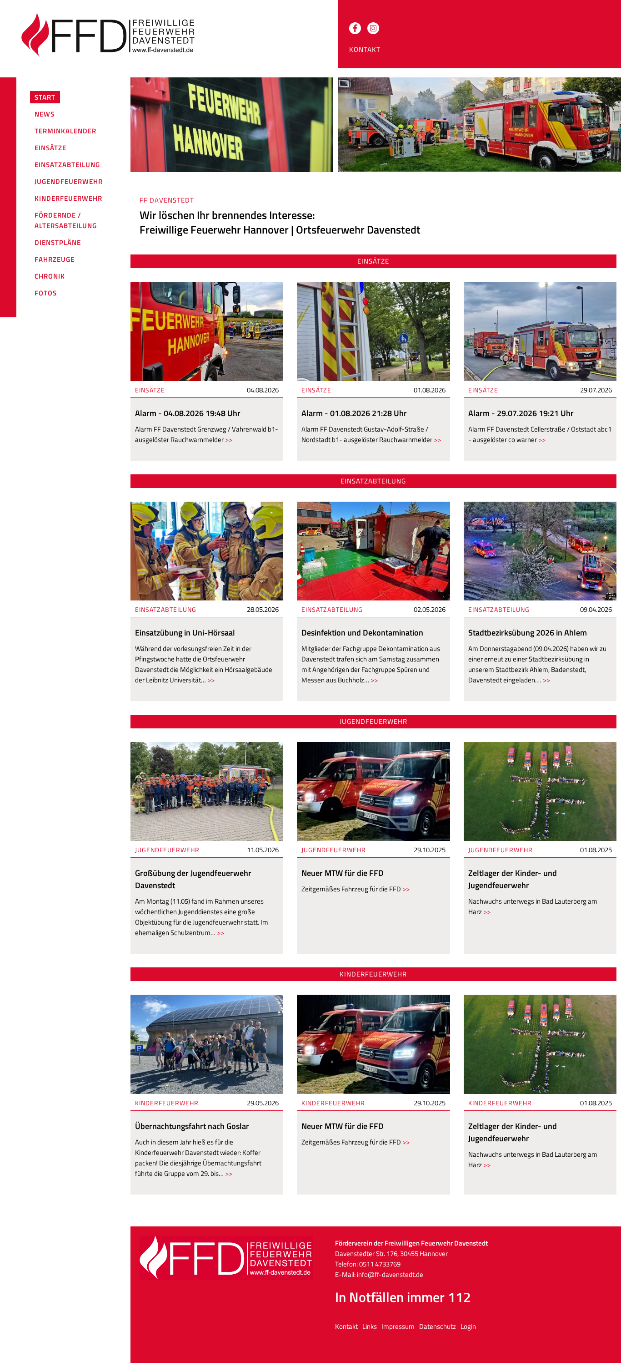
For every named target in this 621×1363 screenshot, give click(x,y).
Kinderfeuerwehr (68, 198)
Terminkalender (65, 131)
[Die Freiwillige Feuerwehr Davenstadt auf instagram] (373, 28)
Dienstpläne (58, 242)
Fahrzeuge (55, 259)
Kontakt (365, 49)
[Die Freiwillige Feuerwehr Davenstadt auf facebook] (355, 28)
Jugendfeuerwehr (69, 181)
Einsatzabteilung (67, 164)
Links (369, 1326)
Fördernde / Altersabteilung (66, 220)
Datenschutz (437, 1326)
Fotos (46, 293)
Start (45, 97)
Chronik (50, 276)
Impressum (398, 1326)
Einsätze (50, 147)
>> (228, 439)
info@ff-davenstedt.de (390, 1274)
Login (468, 1326)
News (45, 114)
